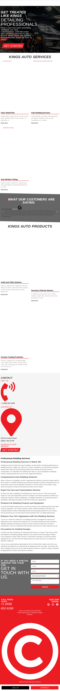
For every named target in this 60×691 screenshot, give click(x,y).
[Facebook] (57, 604)
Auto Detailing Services (40, 113)
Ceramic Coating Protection (12, 357)
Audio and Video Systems (11, 282)
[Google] (48, 604)
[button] (3, 211)
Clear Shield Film (8, 113)
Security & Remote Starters (42, 290)
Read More (4, 123)
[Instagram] (53, 604)
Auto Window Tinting (9, 179)
